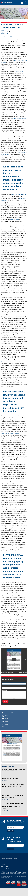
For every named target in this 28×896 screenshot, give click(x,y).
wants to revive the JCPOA (18, 194)
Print (6, 727)
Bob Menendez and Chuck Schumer (11, 433)
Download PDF (9, 713)
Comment (4, 690)
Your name (4, 681)
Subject (4, 686)
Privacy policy (4, 866)
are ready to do (14, 219)
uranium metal (19, 72)
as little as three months (19, 118)
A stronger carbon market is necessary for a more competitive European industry (13, 795)
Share (6, 716)
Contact (3, 864)
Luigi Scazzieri (4, 32)
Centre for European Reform (6, 2)
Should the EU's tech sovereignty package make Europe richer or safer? (13, 786)
